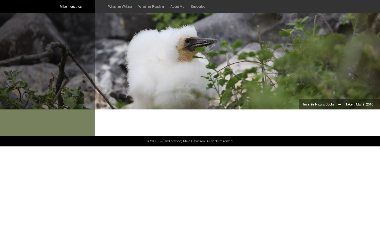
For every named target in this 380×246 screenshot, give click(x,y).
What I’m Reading (151, 6)
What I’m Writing (120, 6)
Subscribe (198, 6)
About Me (177, 6)
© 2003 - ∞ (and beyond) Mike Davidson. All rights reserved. (190, 141)
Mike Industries (71, 6)
